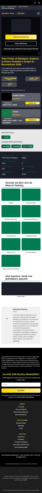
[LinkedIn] (7, 318)
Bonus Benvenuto (21, 414)
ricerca (35, 3)
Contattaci (21, 437)
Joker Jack (21, 296)
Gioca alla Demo (21, 43)
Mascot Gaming (10, 78)
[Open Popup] (39, 13)
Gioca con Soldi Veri (21, 37)
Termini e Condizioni (21, 442)
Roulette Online (21, 423)
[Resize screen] (38, 54)
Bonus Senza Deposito (21, 412)
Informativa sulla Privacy (21, 444)
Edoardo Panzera (20, 309)
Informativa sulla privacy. (26, 397)
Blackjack (21, 425)
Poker (21, 428)
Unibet (15, 112)
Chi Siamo (21, 439)
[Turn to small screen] (39, 18)
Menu (39, 2)
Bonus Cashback (21, 409)
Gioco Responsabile (21, 447)
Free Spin (21, 407)
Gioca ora (32, 103)
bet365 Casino (19, 95)
